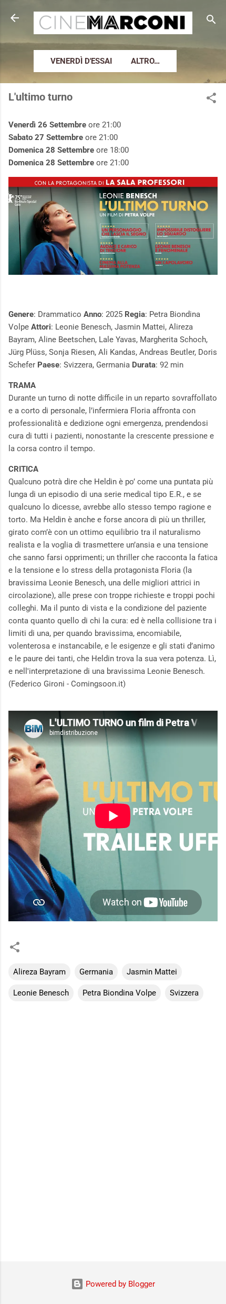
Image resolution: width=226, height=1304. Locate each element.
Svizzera (184, 993)
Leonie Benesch (41, 993)
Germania (96, 972)
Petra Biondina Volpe (119, 993)
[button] (211, 100)
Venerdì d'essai (81, 61)
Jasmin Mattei (152, 972)
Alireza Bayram (39, 972)
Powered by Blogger (119, 1284)
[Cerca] (211, 21)
